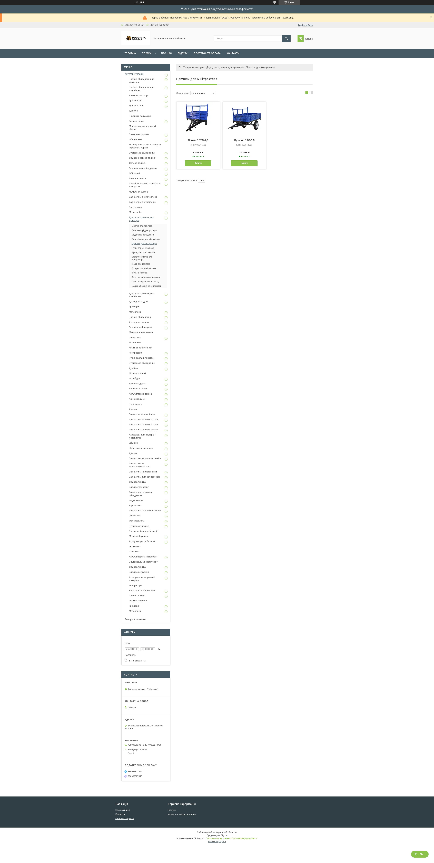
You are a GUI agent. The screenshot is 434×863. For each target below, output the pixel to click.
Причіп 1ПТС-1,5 (244, 140)
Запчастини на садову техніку (145, 458)
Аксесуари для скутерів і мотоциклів (142, 436)
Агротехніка (135, 505)
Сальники (134, 551)
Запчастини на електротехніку (145, 510)
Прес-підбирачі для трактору (145, 281)
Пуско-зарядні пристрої (141, 358)
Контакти (233, 53)
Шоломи (133, 443)
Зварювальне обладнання (143, 168)
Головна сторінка (124, 818)
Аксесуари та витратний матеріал (142, 579)
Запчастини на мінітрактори (144, 419)
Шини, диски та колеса (141, 448)
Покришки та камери (140, 116)
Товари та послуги (193, 67)
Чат (422, 854)
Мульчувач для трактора (143, 252)
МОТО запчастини (138, 192)
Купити (198, 163)
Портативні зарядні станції (143, 531)
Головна (130, 53)
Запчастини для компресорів (144, 477)
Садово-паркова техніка (142, 158)
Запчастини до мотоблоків (143, 197)
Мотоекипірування (138, 536)
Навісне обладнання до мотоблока (141, 88)
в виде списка (311, 93)
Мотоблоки (135, 312)
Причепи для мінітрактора (144, 243)
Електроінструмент (139, 134)
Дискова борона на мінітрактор (146, 286)
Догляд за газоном (139, 322)
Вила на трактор (139, 273)
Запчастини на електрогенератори (139, 465)
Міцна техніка (136, 500)
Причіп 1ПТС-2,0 (198, 140)
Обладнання (135, 139)
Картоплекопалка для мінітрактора (142, 258)
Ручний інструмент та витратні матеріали (145, 185)
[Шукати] (286, 38)
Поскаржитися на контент (218, 838)
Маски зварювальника (141, 332)
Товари (147, 53)
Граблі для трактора (141, 264)
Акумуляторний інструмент (143, 556)
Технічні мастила (138, 600)
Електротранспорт (139, 95)
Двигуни (133, 409)
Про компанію (122, 810)
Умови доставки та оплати (182, 814)
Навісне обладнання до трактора (141, 80)
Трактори (134, 306)
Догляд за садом (138, 301)
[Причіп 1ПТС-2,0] (198, 119)
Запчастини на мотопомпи (143, 471)
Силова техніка (137, 163)
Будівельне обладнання (142, 152)
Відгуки (183, 53)
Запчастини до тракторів (142, 202)
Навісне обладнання (140, 317)
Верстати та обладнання (142, 590)
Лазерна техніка (137, 178)
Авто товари (135, 207)
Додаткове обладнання (143, 235)
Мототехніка (135, 212)
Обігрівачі (134, 173)
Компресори (135, 353)
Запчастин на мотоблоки (142, 414)
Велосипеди (135, 404)
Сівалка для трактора (142, 226)
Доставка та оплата (207, 53)
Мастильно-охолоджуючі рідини (142, 127)
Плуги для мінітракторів (143, 248)
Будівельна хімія (138, 388)
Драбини (133, 110)
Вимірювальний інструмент (143, 562)
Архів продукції (137, 383)
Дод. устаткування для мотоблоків (141, 295)
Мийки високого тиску (140, 347)
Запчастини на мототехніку (143, 429)
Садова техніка (137, 482)
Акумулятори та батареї (142, 541)
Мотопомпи (135, 342)
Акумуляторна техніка (140, 394)
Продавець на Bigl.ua (217, 835)
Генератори (135, 337)
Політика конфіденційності (244, 838)
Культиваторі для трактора (144, 230)
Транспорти (135, 100)
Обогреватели (136, 520)
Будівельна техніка (139, 526)
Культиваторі (136, 105)
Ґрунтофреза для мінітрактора (146, 239)
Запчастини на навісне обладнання (141, 493)
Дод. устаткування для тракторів (225, 67)
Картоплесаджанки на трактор (146, 277)
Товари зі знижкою (135, 619)
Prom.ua (233, 832)
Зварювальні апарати (140, 327)
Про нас (166, 53)
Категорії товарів (134, 74)
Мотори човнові (137, 373)
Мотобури (134, 378)
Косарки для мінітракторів (144, 268)
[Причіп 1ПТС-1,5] (244, 119)
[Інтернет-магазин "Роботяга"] (135, 44)
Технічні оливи (136, 121)
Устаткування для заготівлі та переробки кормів (145, 146)
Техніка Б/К (135, 546)
